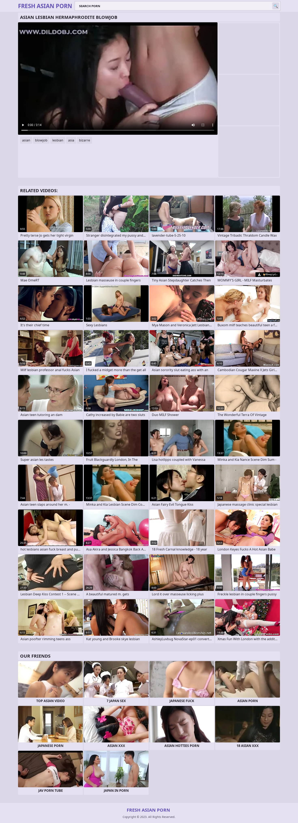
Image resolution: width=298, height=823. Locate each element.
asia (71, 140)
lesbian (57, 140)
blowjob (41, 140)
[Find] (275, 5)
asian (26, 140)
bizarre (84, 140)
